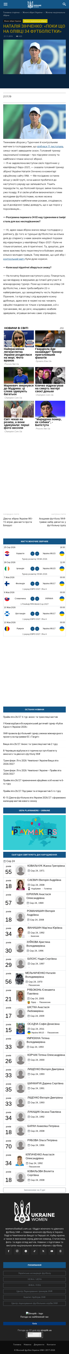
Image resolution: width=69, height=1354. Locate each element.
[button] (5, 4)
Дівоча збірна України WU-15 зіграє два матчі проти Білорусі (18, 522)
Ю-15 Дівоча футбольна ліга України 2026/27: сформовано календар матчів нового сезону (34, 799)
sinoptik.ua (46, 1330)
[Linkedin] (53, 80)
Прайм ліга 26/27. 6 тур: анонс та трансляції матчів (30, 717)
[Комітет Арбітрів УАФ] (34, 1297)
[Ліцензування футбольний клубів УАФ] (34, 1303)
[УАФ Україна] (34, 1273)
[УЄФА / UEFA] (34, 1279)
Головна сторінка (11, 12)
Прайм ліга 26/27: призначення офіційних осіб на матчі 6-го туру (33, 782)
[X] (31, 80)
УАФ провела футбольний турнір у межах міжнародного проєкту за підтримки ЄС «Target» (33, 735)
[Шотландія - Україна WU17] (34, 613)
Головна (17, 1344)
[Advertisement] (34, 471)
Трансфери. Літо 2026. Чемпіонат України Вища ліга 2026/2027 (30, 762)
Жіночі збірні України (33, 12)
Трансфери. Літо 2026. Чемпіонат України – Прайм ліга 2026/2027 (32, 772)
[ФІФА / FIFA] (34, 1285)
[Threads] (60, 1251)
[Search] (64, 4)
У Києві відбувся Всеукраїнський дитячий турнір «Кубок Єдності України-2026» (33, 725)
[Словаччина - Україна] (34, 598)
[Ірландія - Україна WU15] (34, 568)
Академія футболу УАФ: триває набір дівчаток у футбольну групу (52, 522)
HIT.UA (30, 1334)
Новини (27, 1344)
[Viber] (38, 80)
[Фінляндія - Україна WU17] (34, 583)
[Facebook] (16, 80)
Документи (39, 1344)
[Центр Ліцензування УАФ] (34, 1291)
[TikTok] (34, 1251)
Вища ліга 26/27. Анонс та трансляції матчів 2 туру (30, 744)
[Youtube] (52, 1251)
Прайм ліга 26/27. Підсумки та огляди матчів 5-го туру (32, 791)
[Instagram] (17, 1251)
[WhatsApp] (45, 80)
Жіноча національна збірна (35, 21)
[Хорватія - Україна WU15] (34, 553)
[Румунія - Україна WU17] (34, 628)
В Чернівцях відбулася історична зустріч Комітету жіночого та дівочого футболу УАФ (30, 752)
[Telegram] (23, 80)
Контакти (51, 1344)
